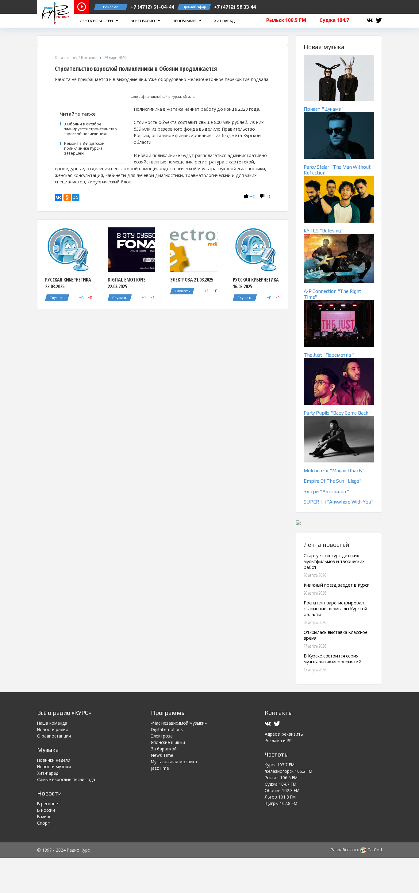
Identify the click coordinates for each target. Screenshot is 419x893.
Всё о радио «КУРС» (64, 712)
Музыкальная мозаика (174, 762)
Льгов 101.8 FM (280, 797)
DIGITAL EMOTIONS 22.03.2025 (126, 283)
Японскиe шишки (168, 742)
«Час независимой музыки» (179, 723)
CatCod (374, 850)
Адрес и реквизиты (284, 734)
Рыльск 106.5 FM (281, 777)
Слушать (57, 298)
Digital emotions (167, 729)
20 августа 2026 (315, 575)
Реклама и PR (278, 740)
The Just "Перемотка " (329, 355)
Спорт (43, 823)
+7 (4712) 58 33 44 (235, 7)
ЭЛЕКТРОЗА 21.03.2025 (191, 279)
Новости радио (52, 729)
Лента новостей (97, 20)
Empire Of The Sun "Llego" (333, 481)
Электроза (162, 736)
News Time (162, 755)
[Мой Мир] (75, 197)
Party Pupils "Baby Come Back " (338, 413)
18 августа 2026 (315, 622)
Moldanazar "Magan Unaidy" (334, 470)
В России (46, 810)
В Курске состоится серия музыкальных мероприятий (332, 659)
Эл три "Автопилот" (326, 491)
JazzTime (160, 768)
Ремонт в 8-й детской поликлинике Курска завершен (84, 148)
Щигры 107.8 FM (281, 803)
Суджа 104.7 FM (280, 784)
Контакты (279, 712)
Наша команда (52, 723)
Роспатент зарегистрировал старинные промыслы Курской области (335, 608)
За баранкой (164, 749)
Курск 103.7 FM (279, 765)
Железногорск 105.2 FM (288, 771)
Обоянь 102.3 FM (282, 790)
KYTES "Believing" (323, 231)
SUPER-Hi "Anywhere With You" (339, 502)
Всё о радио (143, 20)
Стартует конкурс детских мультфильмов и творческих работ (334, 561)
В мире (44, 816)
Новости (49, 793)
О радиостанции (54, 736)
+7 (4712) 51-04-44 (152, 7)
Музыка (48, 749)
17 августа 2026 (315, 646)
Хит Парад (224, 20)
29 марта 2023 (115, 57)
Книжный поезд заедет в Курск (336, 585)
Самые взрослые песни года (66, 779)
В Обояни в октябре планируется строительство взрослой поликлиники (90, 128)
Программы (185, 20)
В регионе (89, 57)
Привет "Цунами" (324, 109)
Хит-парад (47, 773)
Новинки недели (53, 760)
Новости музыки (54, 766)
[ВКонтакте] (58, 197)
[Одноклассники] (67, 197)
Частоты (277, 754)
